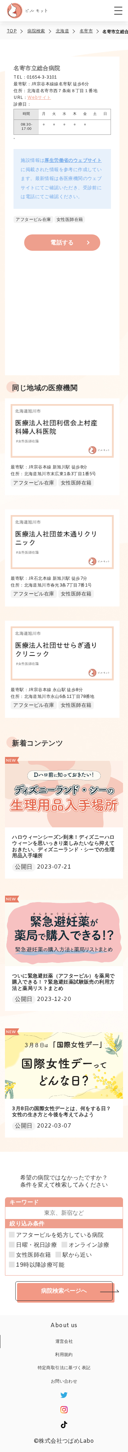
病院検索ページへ (64, 1291)
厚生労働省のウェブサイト (73, 161)
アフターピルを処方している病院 (59, 1235)
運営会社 (64, 1342)
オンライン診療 (89, 1245)
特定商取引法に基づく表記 (64, 1368)
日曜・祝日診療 (36, 1245)
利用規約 (64, 1355)
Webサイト (39, 98)
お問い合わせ (64, 1381)
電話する (62, 243)
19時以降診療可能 (40, 1265)
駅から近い (77, 1255)
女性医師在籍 (33, 1255)
